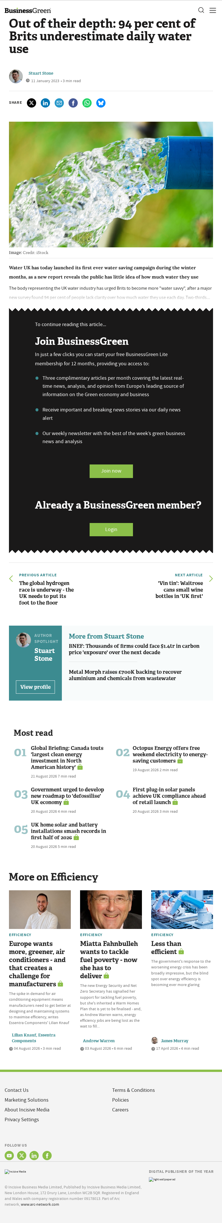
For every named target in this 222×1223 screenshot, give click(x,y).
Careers (120, 1110)
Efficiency (20, 935)
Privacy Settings (22, 1119)
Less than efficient (166, 948)
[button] (201, 10)
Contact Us (17, 1090)
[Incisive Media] (15, 1171)
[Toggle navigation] (211, 10)
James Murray (174, 1041)
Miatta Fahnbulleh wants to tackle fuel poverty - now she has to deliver (109, 960)
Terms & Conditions (133, 1090)
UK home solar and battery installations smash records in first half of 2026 (68, 831)
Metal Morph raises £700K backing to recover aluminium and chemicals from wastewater (125, 675)
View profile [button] (35, 687)
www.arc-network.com (40, 1204)
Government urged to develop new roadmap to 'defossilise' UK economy (67, 796)
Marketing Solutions (27, 1100)
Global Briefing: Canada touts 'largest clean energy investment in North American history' (67, 758)
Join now (111, 471)
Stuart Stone (41, 73)
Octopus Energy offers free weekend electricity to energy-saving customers (170, 754)
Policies (120, 1100)
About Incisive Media (27, 1110)
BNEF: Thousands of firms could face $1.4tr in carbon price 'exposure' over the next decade (134, 649)
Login (111, 529)
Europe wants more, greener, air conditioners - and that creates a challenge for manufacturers (37, 964)
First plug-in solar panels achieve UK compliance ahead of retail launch (169, 796)
